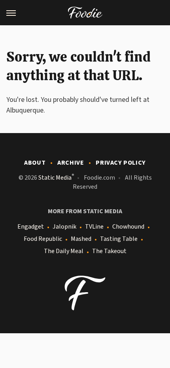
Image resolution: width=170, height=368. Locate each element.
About (34, 162)
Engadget (30, 226)
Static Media (55, 177)
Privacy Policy (120, 162)
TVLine (94, 226)
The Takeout (109, 251)
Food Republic (43, 239)
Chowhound (128, 226)
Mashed (81, 239)
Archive (70, 162)
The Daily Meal (63, 251)
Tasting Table (119, 239)
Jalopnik (64, 226)
